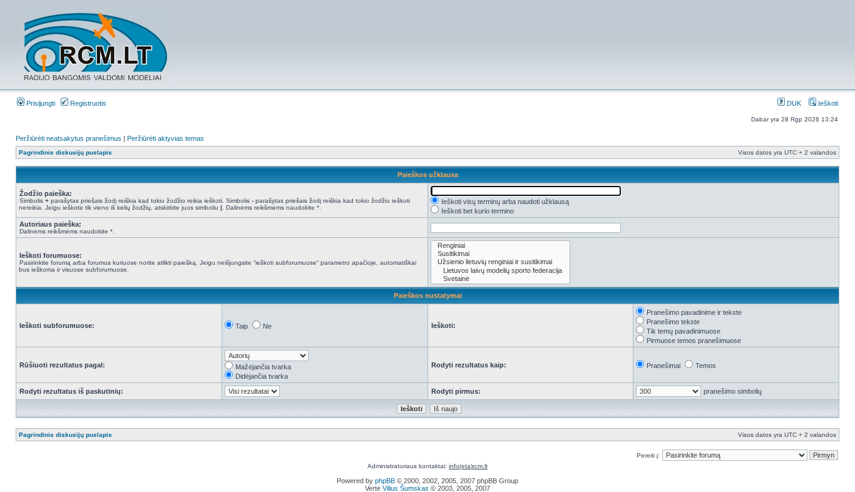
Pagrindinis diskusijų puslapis (65, 152)
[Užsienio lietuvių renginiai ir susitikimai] (500, 262)
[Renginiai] (500, 246)
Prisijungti (39, 103)
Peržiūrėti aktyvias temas (165, 138)
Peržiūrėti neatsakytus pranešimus (68, 138)
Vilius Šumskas (405, 488)
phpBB (385, 480)
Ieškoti (827, 103)
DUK (793, 103)
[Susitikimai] (500, 254)
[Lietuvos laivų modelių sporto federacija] (500, 271)
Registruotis (87, 103)
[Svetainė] (500, 279)
